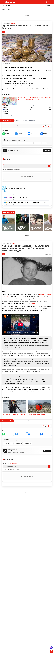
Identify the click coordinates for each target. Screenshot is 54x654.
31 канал (7, 443)
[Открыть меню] (3, 2)
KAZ (51, 2)
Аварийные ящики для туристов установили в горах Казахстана (36, 415)
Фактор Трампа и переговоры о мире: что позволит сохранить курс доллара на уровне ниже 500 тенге (34, 98)
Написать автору (48, 31)
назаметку (14, 23)
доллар (6, 143)
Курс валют (37, 143)
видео (13, 243)
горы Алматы (19, 443)
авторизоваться (13, 163)
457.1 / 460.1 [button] (7, 5)
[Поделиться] (51, 651)
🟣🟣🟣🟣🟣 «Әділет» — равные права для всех (16, 197)
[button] (48, 5)
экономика (13, 143)
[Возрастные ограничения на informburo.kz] (45, 2)
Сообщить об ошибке (7, 120)
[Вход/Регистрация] (48, 2)
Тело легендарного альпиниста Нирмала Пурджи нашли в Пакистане (14, 415)
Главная (4, 9)
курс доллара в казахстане (25, 143)
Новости (9, 9)
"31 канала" (33, 303)
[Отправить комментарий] (49, 166)
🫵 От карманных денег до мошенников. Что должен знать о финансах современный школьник (27, 202)
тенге (44, 143)
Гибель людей (28, 443)
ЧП (12, 443)
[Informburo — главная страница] (10, 2)
